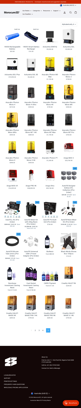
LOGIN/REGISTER (10, 375)
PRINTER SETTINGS (10, 381)
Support (56, 10)
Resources (46, 10)
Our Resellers (27, 14)
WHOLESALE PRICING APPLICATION (16, 387)
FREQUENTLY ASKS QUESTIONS (14, 384)
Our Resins (26, 10)
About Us (45, 357)
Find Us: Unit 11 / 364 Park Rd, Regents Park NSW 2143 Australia (58, 361)
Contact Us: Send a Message (51, 368)
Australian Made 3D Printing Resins (40, 400)
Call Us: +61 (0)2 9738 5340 (51, 365)
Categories (36, 10)
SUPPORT (7, 378)
